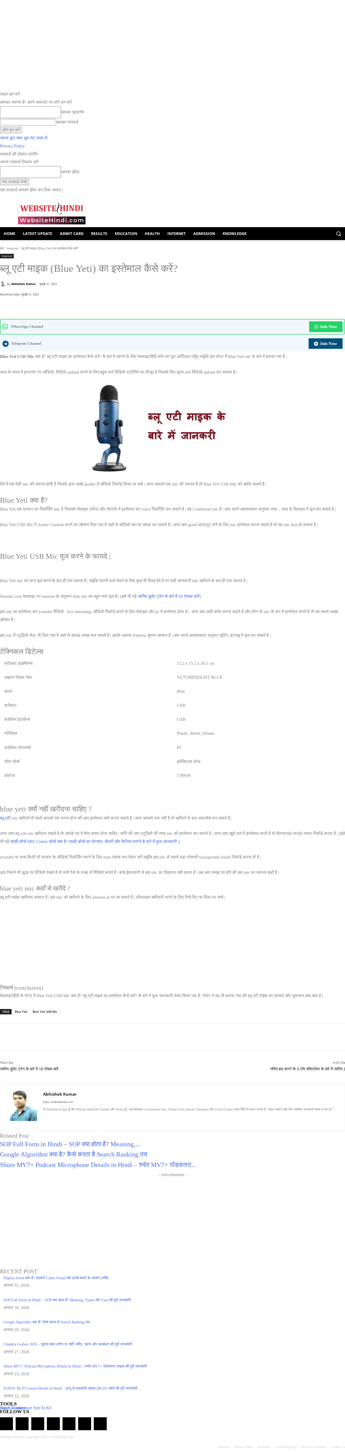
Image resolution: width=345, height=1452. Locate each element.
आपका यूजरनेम (72, 112)
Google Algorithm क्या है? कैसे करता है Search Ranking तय (73, 1154)
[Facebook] (52, 305)
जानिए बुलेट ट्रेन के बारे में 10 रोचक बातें (168, 596)
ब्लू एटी (5, 818)
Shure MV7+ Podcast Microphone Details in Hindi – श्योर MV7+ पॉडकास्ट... (98, 1164)
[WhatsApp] (40, 305)
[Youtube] (92, 1118)
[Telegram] (37, 1423)
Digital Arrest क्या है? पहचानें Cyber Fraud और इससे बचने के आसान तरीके (56, 1278)
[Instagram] (55, 1118)
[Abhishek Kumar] (3, 284)
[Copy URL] (77, 305)
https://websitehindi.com (58, 1101)
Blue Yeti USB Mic (45, 1012)
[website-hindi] (52, 212)
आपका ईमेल (70, 172)
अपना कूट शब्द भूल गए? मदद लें (23, 138)
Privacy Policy (12, 146)
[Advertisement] (172, 1216)
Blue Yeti (21, 1012)
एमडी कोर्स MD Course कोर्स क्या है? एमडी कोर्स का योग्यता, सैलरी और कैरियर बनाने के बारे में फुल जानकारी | (94, 841)
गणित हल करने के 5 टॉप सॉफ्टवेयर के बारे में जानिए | (307, 1069)
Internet (13, 248)
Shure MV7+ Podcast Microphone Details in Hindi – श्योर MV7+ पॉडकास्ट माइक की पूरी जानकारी (75, 1366)
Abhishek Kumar (23, 284)
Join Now (328, 326)
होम (2, 248)
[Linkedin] (64, 1118)
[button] (338, 233)
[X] (65, 305)
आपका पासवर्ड (67, 122)
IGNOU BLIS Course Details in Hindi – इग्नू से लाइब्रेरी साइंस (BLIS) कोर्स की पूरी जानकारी (70, 1388)
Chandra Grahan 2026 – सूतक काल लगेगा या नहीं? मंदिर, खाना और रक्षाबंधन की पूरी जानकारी (68, 1344)
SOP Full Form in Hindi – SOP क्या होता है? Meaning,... (70, 1144)
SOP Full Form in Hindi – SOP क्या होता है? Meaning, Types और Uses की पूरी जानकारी (67, 1300)
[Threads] (100, 1423)
